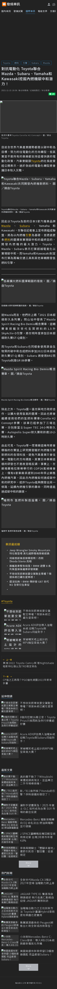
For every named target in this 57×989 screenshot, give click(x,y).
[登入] (49, 4)
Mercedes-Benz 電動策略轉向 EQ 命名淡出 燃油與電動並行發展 (37, 823)
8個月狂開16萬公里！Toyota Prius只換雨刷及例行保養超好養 (38, 720)
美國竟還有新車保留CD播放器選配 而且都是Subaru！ (37, 952)
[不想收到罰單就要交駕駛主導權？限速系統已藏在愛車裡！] (12, 615)
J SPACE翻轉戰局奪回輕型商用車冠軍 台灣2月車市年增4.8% (38, 837)
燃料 (16, 62)
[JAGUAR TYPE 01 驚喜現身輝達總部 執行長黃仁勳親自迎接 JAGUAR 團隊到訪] (10, 898)
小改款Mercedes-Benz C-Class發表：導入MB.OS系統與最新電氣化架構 (37, 940)
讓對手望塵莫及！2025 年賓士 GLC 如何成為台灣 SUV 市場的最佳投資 (37, 809)
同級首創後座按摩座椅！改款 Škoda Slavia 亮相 (26, 559)
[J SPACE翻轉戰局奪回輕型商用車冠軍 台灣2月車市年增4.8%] (10, 837)
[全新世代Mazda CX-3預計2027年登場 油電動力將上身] (10, 883)
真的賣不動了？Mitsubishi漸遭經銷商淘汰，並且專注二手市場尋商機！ (36, 780)
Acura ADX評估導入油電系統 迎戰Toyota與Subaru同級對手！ (37, 628)
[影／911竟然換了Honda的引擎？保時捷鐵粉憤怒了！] (10, 795)
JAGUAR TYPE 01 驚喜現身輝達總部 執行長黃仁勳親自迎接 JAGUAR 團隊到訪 (37, 897)
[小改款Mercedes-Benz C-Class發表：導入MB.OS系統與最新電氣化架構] (10, 940)
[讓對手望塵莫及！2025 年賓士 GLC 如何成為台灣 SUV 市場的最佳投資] (10, 809)
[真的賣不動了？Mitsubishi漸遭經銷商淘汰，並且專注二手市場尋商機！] (10, 780)
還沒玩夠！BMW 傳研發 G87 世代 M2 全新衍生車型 (29, 583)
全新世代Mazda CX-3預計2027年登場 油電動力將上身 (37, 881)
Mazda (46, 62)
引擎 (25, 62)
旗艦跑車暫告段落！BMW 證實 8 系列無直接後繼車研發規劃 (30, 567)
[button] (53, 4)
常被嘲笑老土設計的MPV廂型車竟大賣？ (35, 641)
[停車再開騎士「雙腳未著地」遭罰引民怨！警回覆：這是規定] (10, 852)
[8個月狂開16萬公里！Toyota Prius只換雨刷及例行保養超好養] (10, 721)
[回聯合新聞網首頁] (4, 4)
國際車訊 (30, 11)
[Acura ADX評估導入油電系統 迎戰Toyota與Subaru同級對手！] (12, 629)
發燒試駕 (18, 11)
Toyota (6, 62)
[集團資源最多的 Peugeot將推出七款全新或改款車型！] (10, 926)
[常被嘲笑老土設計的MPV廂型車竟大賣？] (12, 643)
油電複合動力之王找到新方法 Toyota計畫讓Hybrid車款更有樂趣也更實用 (37, 911)
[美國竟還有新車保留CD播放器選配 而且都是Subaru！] (10, 955)
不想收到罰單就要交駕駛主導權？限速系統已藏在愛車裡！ (30, 575)
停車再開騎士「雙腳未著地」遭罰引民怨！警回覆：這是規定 (37, 851)
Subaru (35, 62)
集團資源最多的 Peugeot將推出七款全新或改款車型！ (36, 924)
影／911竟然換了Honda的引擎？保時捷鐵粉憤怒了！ (37, 792)
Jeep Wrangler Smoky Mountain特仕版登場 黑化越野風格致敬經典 (29, 552)
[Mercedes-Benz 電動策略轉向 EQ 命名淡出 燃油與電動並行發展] (10, 823)
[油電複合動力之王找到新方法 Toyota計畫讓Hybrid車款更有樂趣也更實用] (10, 912)
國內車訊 (6, 11)
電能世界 (42, 11)
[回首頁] (13, 4)
